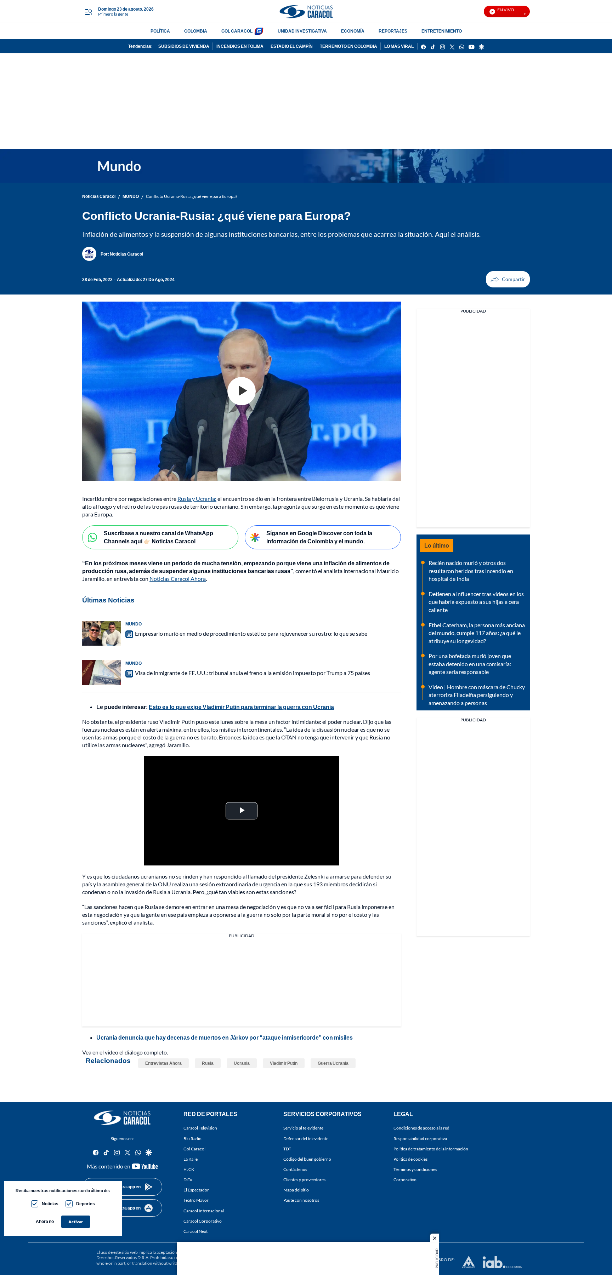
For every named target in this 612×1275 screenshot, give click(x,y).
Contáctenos (295, 1169)
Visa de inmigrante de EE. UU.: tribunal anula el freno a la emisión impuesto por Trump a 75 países (252, 672)
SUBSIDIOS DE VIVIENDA (183, 46)
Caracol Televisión (200, 1128)
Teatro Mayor (196, 1200)
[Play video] (241, 391)
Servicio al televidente (303, 1128)
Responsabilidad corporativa (420, 1138)
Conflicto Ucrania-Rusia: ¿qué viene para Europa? (191, 196)
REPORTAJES (393, 31)
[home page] (306, 11)
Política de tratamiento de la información (430, 1148)
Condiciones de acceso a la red (421, 1128)
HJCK (188, 1169)
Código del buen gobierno (307, 1159)
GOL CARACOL (237, 31)
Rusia (208, 1063)
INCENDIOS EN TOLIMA (240, 46)
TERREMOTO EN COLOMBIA (348, 46)
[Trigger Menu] (88, 11)
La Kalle (190, 1159)
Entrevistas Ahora (163, 1063)
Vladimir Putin (284, 1063)
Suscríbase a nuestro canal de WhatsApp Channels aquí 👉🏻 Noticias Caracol (158, 537)
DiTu (187, 1179)
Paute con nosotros (301, 1200)
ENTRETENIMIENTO (441, 31)
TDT (287, 1148)
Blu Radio (192, 1138)
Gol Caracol (194, 1148)
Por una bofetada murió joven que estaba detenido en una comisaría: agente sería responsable (470, 663)
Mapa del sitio (296, 1190)
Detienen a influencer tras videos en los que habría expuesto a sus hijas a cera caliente (476, 601)
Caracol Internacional (203, 1210)
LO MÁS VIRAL (399, 46)
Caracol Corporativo (202, 1221)
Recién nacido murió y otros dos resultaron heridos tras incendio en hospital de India (471, 570)
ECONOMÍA (352, 31)
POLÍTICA (160, 31)
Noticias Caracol (98, 196)
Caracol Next (195, 1231)
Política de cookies (410, 1159)
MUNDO (131, 196)
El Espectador (196, 1190)
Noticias (50, 1203)
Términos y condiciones (415, 1169)
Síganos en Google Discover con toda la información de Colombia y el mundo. (319, 537)
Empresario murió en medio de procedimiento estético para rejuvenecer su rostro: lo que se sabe (251, 633)
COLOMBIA (195, 31)
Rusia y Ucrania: (196, 498)
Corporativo (404, 1179)
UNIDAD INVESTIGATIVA (302, 31)
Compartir (508, 279)
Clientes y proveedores (304, 1179)
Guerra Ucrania (333, 1063)
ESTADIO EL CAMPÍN (292, 46)
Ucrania (242, 1063)
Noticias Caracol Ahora (177, 578)
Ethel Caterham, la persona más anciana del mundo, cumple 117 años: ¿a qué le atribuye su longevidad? (477, 633)
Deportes (85, 1203)
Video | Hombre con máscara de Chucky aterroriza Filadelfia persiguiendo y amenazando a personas (477, 695)
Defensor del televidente (305, 1138)
